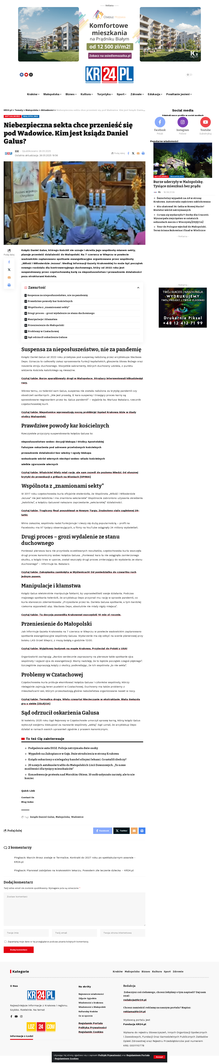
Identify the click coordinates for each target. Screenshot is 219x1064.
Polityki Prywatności (110, 1055)
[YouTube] (16, 1016)
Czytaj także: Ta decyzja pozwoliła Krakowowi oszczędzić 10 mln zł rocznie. (71, 614)
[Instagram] (31, 75)
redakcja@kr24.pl (134, 999)
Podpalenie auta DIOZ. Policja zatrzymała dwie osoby (63, 748)
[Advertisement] (182, 261)
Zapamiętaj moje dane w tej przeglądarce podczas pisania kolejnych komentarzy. (48, 941)
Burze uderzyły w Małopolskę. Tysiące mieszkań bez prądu (178, 184)
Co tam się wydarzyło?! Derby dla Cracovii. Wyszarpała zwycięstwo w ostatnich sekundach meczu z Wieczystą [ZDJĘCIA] (181, 218)
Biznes (146, 971)
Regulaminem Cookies (67, 1058)
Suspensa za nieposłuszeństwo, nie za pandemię (57, 295)
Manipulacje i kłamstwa (42, 319)
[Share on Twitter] (133, 153)
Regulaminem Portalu (138, 1055)
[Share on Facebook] (128, 153)
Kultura (157, 971)
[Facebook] (22, 75)
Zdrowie (178, 971)
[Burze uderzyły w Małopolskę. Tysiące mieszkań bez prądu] (182, 160)
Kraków (118, 971)
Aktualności (12, 116)
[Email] (138, 153)
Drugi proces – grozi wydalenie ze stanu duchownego (61, 313)
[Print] (143, 153)
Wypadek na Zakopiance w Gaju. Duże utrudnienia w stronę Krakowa (73, 753)
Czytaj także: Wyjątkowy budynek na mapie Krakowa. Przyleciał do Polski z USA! (74, 648)
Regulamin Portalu (91, 1023)
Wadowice (77, 817)
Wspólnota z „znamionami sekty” (49, 307)
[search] (174, 74)
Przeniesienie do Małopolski (46, 325)
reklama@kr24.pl (134, 1011)
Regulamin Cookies (91, 1031)
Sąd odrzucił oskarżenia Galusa (47, 337)
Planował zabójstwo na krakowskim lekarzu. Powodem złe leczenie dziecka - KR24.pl (80, 870)
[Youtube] (26, 75)
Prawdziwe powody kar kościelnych (50, 301)
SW (17, 151)
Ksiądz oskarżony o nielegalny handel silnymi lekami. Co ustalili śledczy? (77, 759)
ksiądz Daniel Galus (42, 817)
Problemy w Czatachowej (43, 331)
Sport (167, 971)
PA (159, 192)
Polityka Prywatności (92, 1027)
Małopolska (30, 116)
